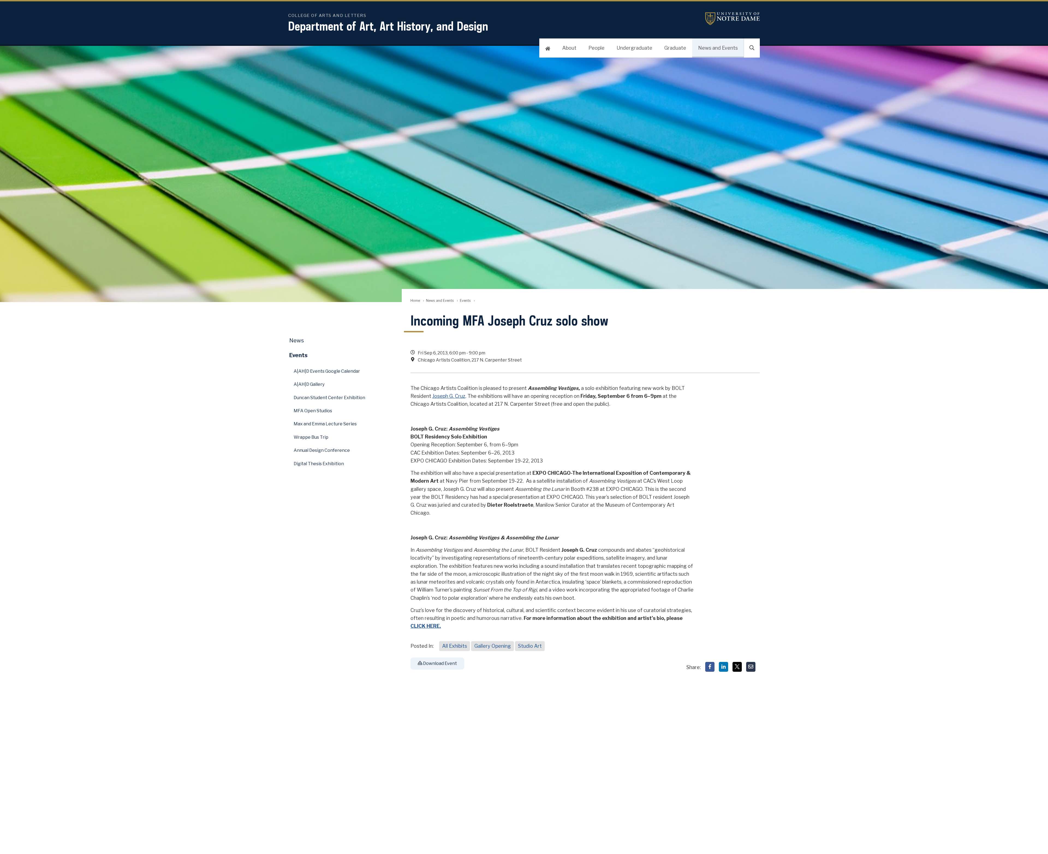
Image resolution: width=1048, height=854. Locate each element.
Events (465, 300)
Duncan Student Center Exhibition (329, 397)
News (296, 340)
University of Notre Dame (732, 18)
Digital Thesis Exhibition (319, 463)
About (569, 48)
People (596, 48)
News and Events (718, 48)
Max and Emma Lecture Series (325, 423)
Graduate (675, 48)
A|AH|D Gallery (309, 384)
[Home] (547, 48)
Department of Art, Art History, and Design (388, 26)
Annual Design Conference (322, 450)
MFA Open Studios (313, 410)
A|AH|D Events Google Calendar (327, 371)
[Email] (750, 667)
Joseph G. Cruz (448, 396)
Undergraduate (634, 48)
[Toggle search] (752, 48)
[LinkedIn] (723, 667)
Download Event (439, 663)
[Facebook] (709, 667)
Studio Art (530, 646)
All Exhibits (454, 646)
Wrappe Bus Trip (311, 437)
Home (415, 300)
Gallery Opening (492, 646)
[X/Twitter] (737, 667)
